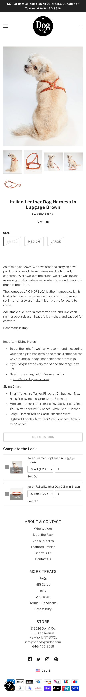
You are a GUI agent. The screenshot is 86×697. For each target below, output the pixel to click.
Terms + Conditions (43, 603)
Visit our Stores (43, 541)
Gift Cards (43, 584)
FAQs (43, 578)
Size (6, 233)
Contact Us (43, 559)
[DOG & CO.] (43, 26)
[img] (29, 659)
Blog (43, 591)
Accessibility (43, 609)
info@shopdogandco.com (31, 379)
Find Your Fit (43, 553)
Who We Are (43, 529)
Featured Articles (43, 547)
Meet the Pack (43, 535)
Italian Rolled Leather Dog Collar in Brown (53, 486)
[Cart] (81, 26)
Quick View (16, 470)
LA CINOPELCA (43, 214)
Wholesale (43, 597)
